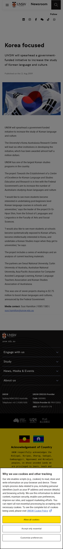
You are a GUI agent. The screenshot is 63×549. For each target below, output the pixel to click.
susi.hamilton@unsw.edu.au (19, 310)
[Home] (19, 5)
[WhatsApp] (54, 19)
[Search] (56, 5)
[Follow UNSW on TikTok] (48, 19)
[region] (31, 508)
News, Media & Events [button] (19, 371)
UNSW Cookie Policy (40, 510)
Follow (53, 14)
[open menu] (7, 5)
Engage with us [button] (14, 352)
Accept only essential (31, 528)
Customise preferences (31, 537)
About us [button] (10, 380)
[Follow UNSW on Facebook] (36, 19)
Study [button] (7, 361)
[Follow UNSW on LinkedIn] (23, 19)
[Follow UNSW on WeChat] (42, 19)
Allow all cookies (31, 519)
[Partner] (38, 4)
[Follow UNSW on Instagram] (29, 19)
